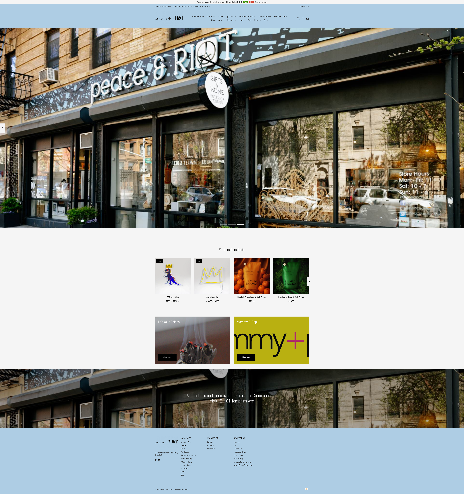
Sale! (249, 20)
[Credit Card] (306, 489)
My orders (210, 445)
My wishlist (211, 449)
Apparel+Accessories (188, 455)
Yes (245, 2)
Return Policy (238, 455)
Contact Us (238, 449)
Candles (184, 445)
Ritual (183, 449)
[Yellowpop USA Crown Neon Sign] (212, 276)
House (183, 472)
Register (210, 442)
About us (237, 442)
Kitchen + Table (186, 462)
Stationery (184, 468)
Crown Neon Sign (212, 297)
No (251, 2)
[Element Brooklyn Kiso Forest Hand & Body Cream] (291, 276)
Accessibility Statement (242, 462)
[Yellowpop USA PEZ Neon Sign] (173, 276)
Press (266, 20)
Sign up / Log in (304, 6)
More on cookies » (261, 2)
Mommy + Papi (186, 442)
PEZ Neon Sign (173, 297)
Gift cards (257, 20)
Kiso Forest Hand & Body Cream (291, 297)
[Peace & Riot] (169, 18)
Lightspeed (185, 489)
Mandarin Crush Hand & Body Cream (251, 297)
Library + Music (186, 465)
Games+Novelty (186, 458)
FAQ (235, 445)
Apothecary (185, 452)
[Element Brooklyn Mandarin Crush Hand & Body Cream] (252, 276)
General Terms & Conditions (243, 465)
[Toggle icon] (298, 18)
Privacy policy (238, 458)
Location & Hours (240, 452)
